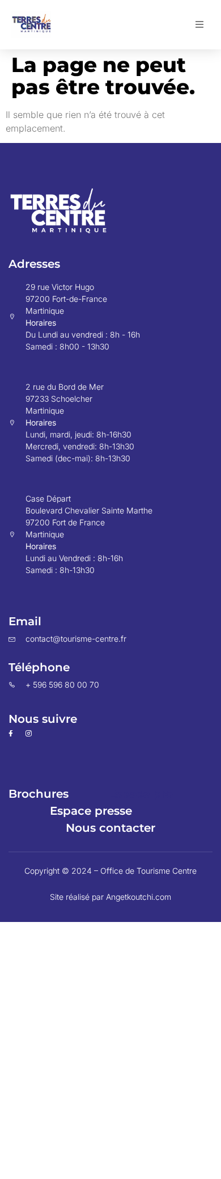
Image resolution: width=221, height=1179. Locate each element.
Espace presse (91, 811)
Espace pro (140, 794)
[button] (199, 24)
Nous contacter (110, 828)
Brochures (38, 794)
